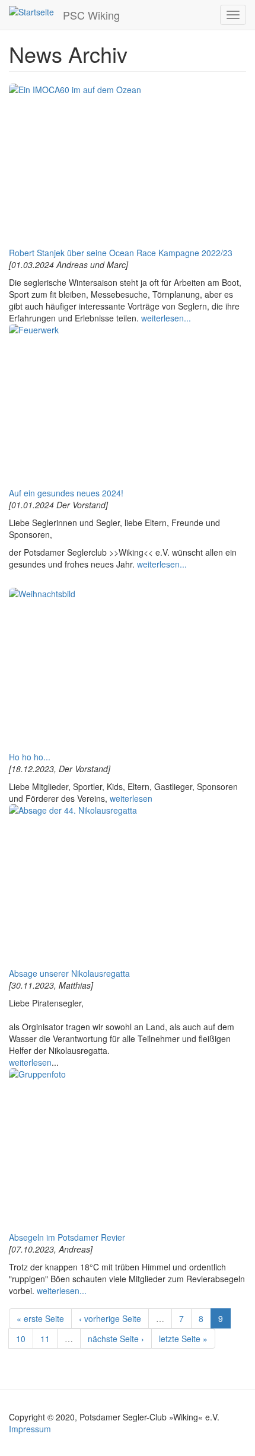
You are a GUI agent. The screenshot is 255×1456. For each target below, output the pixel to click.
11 (45, 1339)
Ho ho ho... (29, 757)
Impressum (30, 1429)
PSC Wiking (91, 15)
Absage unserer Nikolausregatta (69, 973)
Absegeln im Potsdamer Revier (67, 1237)
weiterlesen (131, 798)
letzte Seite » (183, 1339)
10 (21, 1339)
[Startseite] (31, 11)
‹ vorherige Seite (110, 1318)
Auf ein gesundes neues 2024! (66, 493)
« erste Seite (40, 1318)
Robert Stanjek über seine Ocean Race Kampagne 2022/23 (120, 253)
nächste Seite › (116, 1339)
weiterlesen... (166, 318)
